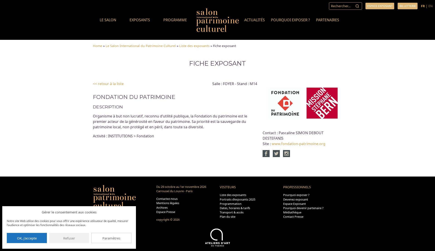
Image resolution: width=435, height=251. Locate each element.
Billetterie (407, 6)
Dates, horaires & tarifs (235, 208)
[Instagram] (286, 153)
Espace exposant (380, 6)
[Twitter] (277, 153)
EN (430, 6)
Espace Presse (165, 212)
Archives (162, 208)
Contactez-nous (167, 199)
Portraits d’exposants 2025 (237, 199)
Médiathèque (292, 212)
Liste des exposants (194, 46)
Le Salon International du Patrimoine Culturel (141, 46)
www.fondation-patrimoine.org (298, 143)
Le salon (108, 19)
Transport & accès (232, 212)
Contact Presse (293, 217)
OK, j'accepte (27, 238)
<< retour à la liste (108, 83)
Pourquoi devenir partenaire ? (303, 208)
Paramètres (111, 238)
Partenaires (327, 19)
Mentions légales (167, 203)
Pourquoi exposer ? (290, 19)
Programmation (231, 204)
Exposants (140, 19)
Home (97, 46)
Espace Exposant (294, 204)
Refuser (69, 238)
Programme (175, 19)
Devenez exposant (295, 199)
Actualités (254, 19)
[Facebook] (267, 153)
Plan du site (227, 217)
